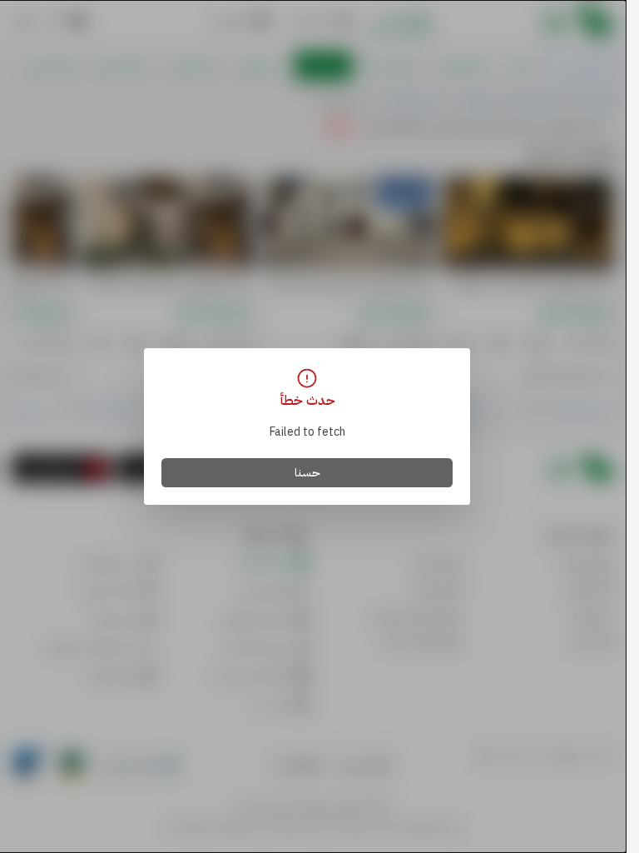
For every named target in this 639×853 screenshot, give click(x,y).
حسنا (307, 472)
